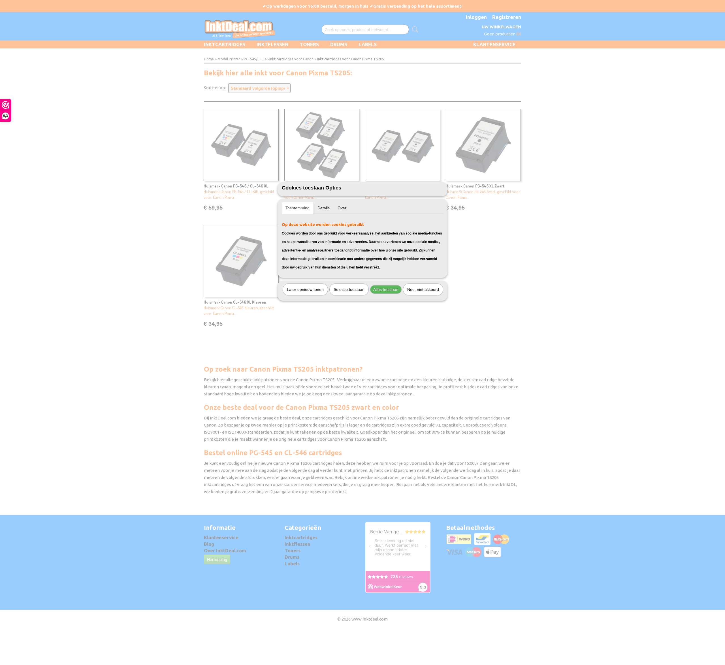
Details (323, 208)
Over (342, 208)
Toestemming (297, 208)
